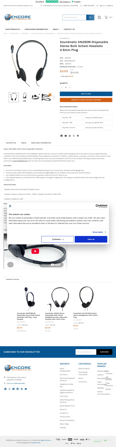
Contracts (64, 375)
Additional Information (41, 143)
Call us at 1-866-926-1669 (16, 383)
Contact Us (69, 29)
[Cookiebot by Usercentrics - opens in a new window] (97, 206)
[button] (102, 440)
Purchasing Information (36, 29)
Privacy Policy (65, 417)
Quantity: (64, 83)
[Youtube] (26, 389)
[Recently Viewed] (100, 17)
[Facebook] (61, 135)
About (56, 29)
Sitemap (63, 428)
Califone (100, 375)
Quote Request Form (67, 406)
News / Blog (64, 424)
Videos (23, 143)
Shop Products (12, 29)
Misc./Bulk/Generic (104, 378)
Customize (56, 239)
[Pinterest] (78, 135)
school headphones (20, 161)
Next (54, 97)
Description (11, 143)
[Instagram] (17, 389)
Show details (98, 232)
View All (108, 389)
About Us (63, 409)
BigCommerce (46, 440)
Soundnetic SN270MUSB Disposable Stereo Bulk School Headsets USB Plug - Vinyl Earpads (28, 316)
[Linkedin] (5, 389)
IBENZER (100, 388)
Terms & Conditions (67, 420)
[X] (74, 135)
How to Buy (64, 396)
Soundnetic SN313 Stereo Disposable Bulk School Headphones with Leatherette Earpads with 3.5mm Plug (56, 316)
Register (110, 6)
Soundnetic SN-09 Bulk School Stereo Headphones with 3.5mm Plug (85, 315)
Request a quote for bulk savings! (86, 100)
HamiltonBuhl (102, 371)
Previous (6, 97)
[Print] (69, 135)
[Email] (65, 135)
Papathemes (35, 443)
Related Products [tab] (12, 279)
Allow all (91, 239)
